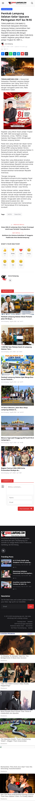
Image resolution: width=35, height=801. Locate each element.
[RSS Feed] (10, 280)
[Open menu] (3, 3)
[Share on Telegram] (18, 53)
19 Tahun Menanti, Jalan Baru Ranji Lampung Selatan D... (14, 409)
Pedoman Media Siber (17, 626)
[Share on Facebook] (2, 53)
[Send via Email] (22, 53)
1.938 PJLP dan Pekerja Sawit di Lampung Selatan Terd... (16, 348)
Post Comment (24, 509)
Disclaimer (29, 626)
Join (30, 606)
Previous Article (18, 224)
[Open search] (32, 3)
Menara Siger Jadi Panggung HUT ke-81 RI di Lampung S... (17, 439)
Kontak (30, 628)
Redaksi (30, 621)
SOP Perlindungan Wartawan (23, 624)
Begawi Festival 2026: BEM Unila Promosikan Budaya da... (13, 469)
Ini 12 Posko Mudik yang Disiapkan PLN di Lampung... (22, 561)
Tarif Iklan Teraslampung (18, 628)
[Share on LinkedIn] (14, 53)
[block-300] (18, 110)
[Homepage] (17, 3)
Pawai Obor (17, 214)
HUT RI (10, 214)
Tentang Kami (21, 621)
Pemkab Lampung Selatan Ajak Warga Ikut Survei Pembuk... (17, 378)
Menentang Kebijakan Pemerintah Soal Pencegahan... (23, 572)
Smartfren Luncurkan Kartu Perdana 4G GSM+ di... (22, 583)
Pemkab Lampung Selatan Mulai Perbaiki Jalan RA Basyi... (16, 318)
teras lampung (13, 276)
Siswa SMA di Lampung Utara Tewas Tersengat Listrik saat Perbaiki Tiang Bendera (17, 228)
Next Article (16, 233)
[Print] (26, 53)
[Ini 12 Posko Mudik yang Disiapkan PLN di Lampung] (6, 563)
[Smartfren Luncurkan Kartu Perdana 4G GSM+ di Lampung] (6, 584)
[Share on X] (6, 53)
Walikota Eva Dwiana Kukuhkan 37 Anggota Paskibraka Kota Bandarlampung (17, 236)
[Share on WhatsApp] (10, 53)
